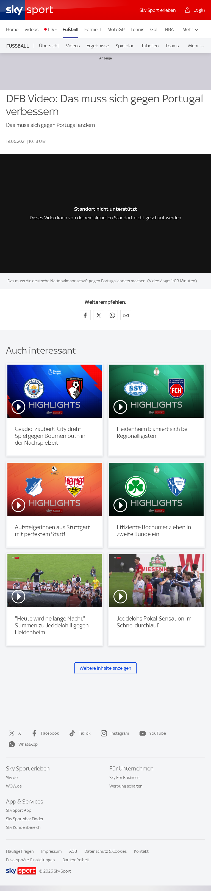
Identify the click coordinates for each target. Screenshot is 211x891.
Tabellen (150, 45)
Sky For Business (124, 777)
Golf (154, 29)
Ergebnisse (98, 45)
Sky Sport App (18, 810)
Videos (31, 29)
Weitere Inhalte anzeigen (105, 668)
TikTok (84, 733)
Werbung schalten (126, 786)
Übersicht (49, 45)
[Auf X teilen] (98, 315)
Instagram (119, 733)
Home (12, 29)
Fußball (70, 29)
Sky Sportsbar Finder (24, 818)
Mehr (187, 29)
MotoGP (116, 29)
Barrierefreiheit (75, 859)
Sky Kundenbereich (23, 827)
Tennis (137, 29)
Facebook (50, 733)
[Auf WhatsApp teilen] (112, 315)
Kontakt (141, 851)
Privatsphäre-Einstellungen (30, 859)
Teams (172, 45)
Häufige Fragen (20, 851)
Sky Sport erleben (158, 10)
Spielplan (125, 45)
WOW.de (14, 786)
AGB (73, 851)
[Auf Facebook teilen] (85, 315)
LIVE (52, 29)
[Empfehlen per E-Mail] (125, 315)
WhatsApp (28, 744)
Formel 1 (92, 29)
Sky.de (12, 777)
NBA (169, 29)
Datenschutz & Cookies (105, 851)
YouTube (157, 733)
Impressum (51, 851)
